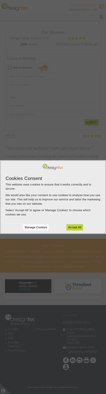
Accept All (74, 227)
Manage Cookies (36, 227)
